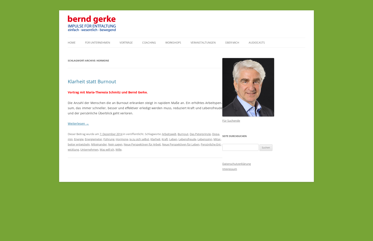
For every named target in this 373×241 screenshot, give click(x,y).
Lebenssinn (205, 139)
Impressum (229, 169)
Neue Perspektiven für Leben (180, 144)
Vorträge (126, 42)
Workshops (173, 42)
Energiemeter (93, 139)
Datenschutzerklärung (236, 164)
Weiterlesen (78, 123)
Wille (118, 149)
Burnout (183, 134)
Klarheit (155, 139)
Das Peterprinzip (200, 134)
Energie (79, 139)
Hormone (122, 139)
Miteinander (99, 144)
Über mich (232, 42)
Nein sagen (115, 144)
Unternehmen (89, 149)
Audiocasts (257, 42)
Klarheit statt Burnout (92, 81)
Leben (173, 139)
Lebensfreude (187, 139)
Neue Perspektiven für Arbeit (142, 144)
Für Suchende (231, 121)
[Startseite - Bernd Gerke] (92, 31)
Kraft (165, 139)
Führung (108, 139)
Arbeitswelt (169, 134)
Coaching (149, 42)
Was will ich (107, 149)
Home (72, 42)
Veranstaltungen (203, 42)
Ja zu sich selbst (139, 139)
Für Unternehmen (97, 42)
